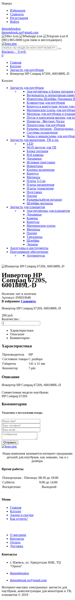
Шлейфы (33, 240)
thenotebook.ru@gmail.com (20, 32)
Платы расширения (40, 184)
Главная (15, 62)
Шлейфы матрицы (40, 203)
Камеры (32, 218)
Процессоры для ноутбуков (46, 125)
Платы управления (40, 188)
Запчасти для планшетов (27, 207)
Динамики (34, 158)
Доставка (16, 546)
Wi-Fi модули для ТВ (41, 147)
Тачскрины (34, 237)
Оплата (15, 542)
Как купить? (19, 518)
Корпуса (33, 173)
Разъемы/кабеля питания (44, 199)
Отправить (10, 442)
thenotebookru (11, 28)
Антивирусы (36, 255)
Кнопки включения (40, 169)
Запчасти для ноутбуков (27, 70)
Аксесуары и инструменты (29, 248)
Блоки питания (37, 151)
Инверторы (35, 166)
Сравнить (17, 14)
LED (30, 143)
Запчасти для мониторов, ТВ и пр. (34, 140)
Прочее (32, 196)
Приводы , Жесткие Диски (46, 121)
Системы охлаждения (42, 132)
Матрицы (33, 177)
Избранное (17, 10)
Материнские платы (41, 225)
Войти (14, 21)
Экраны (32, 244)
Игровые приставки (41, 162)
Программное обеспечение (29, 252)
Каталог (15, 66)
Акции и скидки (22, 515)
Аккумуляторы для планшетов (48, 210)
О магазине (18, 535)
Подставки (34, 192)
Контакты (17, 538)
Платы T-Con (36, 181)
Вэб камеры (35, 155)
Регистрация (19, 18)
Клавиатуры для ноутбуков (46, 102)
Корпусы (33, 222)
